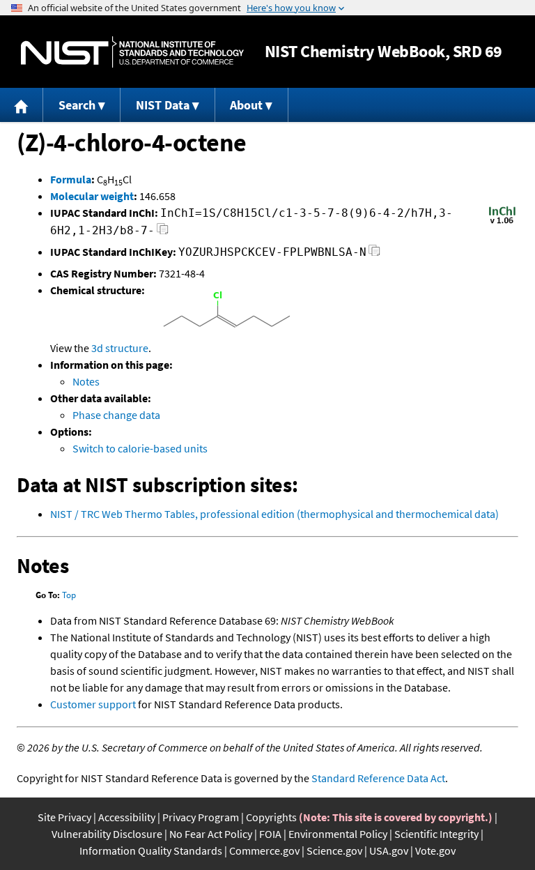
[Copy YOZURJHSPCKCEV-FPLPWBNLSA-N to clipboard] (374, 254)
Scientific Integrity (436, 834)
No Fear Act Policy (210, 834)
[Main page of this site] (21, 105)
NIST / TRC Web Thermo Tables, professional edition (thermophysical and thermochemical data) (274, 514)
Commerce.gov (264, 850)
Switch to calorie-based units (140, 448)
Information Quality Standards (150, 850)
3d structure (119, 348)
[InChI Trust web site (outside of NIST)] (502, 222)
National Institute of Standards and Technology (132, 52)
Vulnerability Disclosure (107, 834)
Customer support (93, 704)
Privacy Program (200, 817)
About (246, 105)
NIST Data (162, 105)
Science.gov (334, 850)
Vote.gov (435, 850)
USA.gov (388, 850)
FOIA (270, 834)
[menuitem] (21, 105)
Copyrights (271, 817)
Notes (86, 381)
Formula (70, 179)
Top (69, 595)
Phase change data (116, 415)
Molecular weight (92, 196)
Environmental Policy (337, 834)
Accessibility (126, 817)
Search (77, 105)
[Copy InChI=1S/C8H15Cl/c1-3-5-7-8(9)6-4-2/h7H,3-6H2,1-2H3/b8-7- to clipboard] (163, 232)
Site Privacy (64, 817)
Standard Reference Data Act (378, 778)
